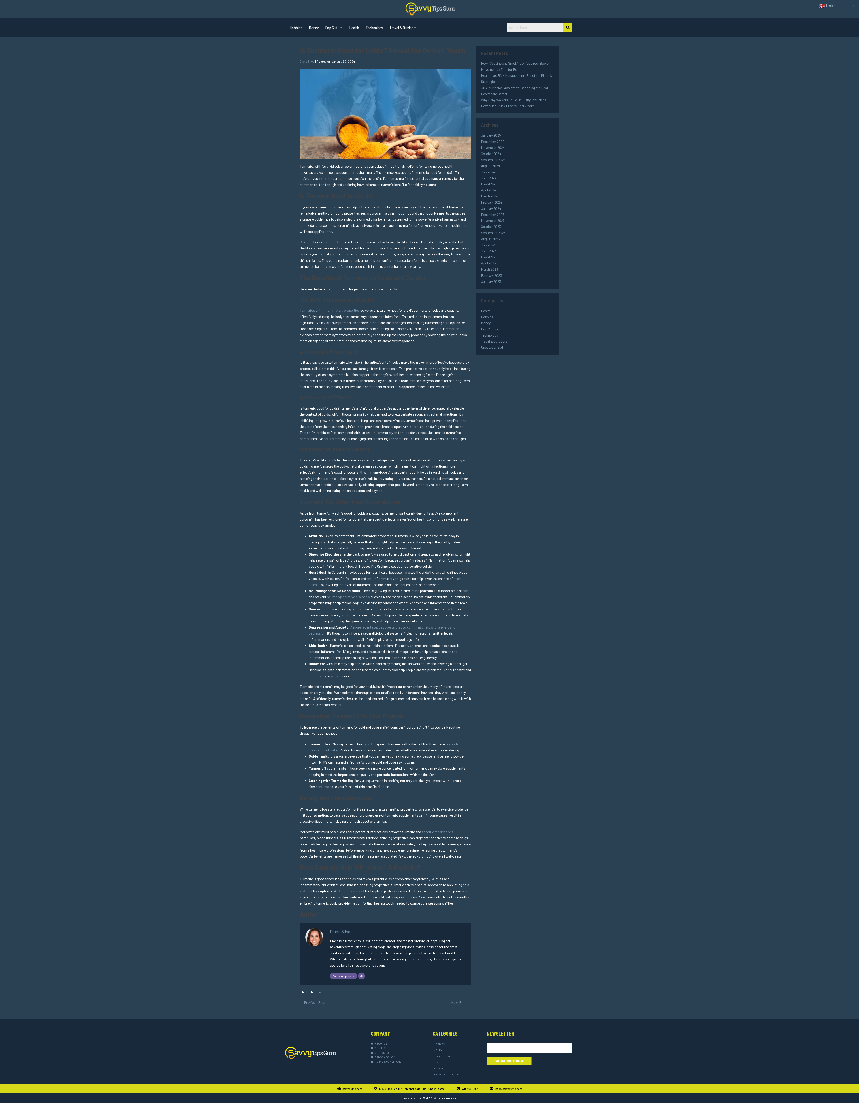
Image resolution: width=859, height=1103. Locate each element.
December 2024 (492, 141)
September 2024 (493, 159)
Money (314, 27)
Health (354, 27)
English (830, 5)
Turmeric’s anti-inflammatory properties (330, 310)
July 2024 (488, 172)
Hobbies (296, 27)
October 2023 (491, 226)
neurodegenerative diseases (348, 596)
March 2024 (489, 196)
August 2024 (490, 165)
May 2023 (488, 257)
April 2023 (488, 263)
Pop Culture (333, 27)
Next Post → (461, 1002)
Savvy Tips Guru (412, 1098)
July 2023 (488, 245)
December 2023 (492, 214)
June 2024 (489, 178)
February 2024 (491, 202)
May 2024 (488, 184)
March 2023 (489, 269)
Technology (374, 27)
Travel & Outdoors (403, 27)
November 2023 (493, 220)
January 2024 (491, 208)
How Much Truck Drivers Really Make (508, 106)
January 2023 (491, 281)
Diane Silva (340, 931)
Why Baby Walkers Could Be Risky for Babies (513, 100)
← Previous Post (312, 1002)
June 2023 (488, 251)
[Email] (361, 976)
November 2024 (493, 147)
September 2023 (493, 232)
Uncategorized (492, 347)
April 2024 (488, 190)
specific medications (437, 832)
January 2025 (491, 135)
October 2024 (491, 153)
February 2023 (491, 275)
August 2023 (490, 239)
